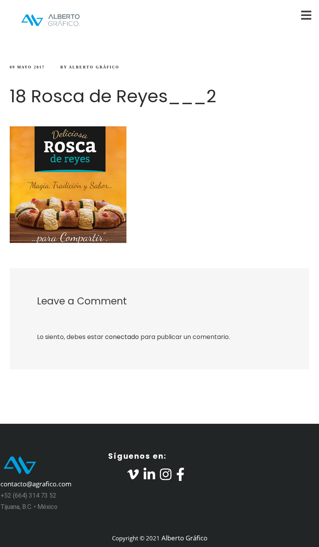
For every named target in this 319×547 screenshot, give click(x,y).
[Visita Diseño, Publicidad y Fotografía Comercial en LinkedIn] (149, 476)
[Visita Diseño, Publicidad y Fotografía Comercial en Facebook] (180, 476)
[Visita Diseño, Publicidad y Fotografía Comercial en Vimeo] (133, 476)
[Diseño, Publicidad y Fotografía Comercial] (45, 20)
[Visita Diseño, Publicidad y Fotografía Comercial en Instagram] (166, 476)
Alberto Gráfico (94, 67)
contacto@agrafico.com (36, 483)
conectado (122, 336)
